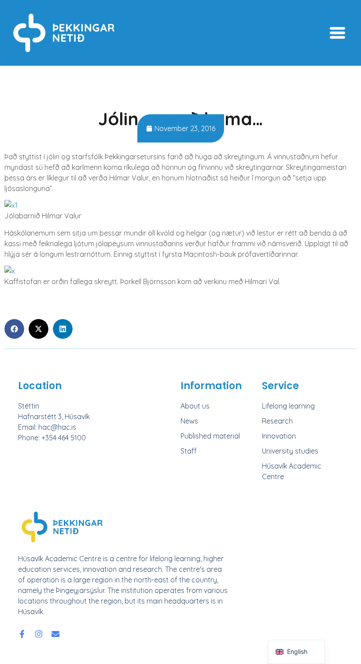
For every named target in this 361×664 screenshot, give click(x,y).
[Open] (337, 32)
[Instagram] (39, 634)
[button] (14, 329)
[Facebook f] (22, 634)
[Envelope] (55, 634)
